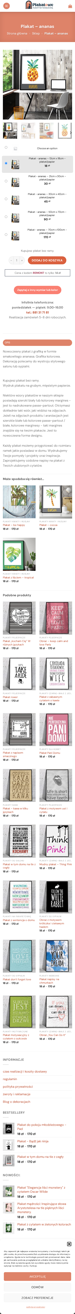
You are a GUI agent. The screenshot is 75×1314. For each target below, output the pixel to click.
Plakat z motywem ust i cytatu (53, 810)
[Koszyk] (70, 6)
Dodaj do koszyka (47, 260)
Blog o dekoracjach (16, 1102)
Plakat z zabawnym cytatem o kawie (50, 698)
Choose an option (47, 148)
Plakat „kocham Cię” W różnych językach (16, 642)
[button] (69, 1244)
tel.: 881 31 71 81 (37, 312)
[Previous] (9, 85)
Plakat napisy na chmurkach (49, 981)
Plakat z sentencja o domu (19, 920)
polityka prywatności (35, 1307)
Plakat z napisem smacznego (13, 754)
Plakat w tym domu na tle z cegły (19, 866)
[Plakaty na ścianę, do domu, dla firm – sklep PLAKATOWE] (39, 6)
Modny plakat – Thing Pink (55, 864)
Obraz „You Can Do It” (52, 1035)
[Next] (65, 85)
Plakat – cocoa (48, 525)
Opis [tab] (7, 342)
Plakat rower (10, 697)
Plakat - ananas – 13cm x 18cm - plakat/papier (47, 160)
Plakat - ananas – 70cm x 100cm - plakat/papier (47, 231)
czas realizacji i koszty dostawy (25, 1071)
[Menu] (6, 6)
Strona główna (17, 33)
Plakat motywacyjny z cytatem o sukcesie (16, 1036)
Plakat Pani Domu (49, 753)
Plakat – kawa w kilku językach (15, 810)
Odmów (37, 1287)
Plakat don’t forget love (17, 979)
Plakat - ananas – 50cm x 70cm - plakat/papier (47, 213)
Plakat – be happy (14, 525)
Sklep (36, 33)
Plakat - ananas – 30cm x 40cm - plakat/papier (47, 196)
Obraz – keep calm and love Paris (53, 642)
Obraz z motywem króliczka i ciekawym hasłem (51, 923)
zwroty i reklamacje (16, 1094)
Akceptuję (37, 1277)
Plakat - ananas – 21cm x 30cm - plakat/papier (47, 178)
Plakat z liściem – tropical (18, 577)
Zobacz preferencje (37, 1298)
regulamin (10, 1079)
